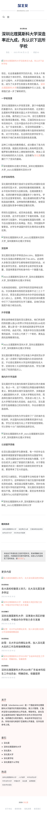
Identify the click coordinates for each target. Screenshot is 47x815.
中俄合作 (17, 781)
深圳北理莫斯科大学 (9, 529)
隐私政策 (27, 809)
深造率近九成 (23, 529)
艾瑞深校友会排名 (36, 529)
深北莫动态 (23, 28)
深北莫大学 (8, 754)
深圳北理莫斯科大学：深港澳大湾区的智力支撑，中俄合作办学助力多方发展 (23, 618)
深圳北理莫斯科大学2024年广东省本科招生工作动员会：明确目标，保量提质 (23, 672)
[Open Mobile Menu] (8, 17)
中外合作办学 (31, 777)
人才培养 (22, 777)
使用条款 (18, 809)
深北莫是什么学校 (11, 762)
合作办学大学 (7, 533)
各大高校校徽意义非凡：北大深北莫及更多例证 (23, 590)
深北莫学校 (8, 758)
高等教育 (32, 781)
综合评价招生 (7, 785)
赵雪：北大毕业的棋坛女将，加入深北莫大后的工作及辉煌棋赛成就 (23, 645)
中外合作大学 (7, 781)
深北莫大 (7, 751)
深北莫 (37, 155)
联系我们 (20, 558)
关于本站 (8, 809)
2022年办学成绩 (19, 533)
